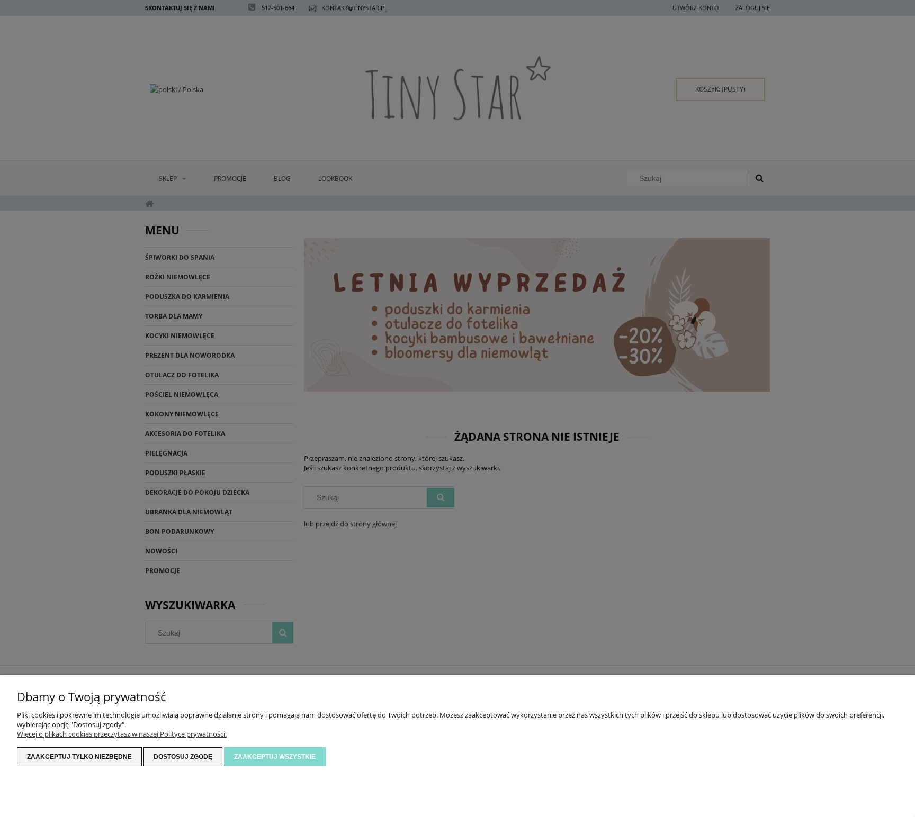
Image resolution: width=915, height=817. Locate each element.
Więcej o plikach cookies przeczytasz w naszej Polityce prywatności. (122, 734)
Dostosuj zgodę (183, 756)
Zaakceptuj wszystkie (275, 756)
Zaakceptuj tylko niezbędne (79, 756)
